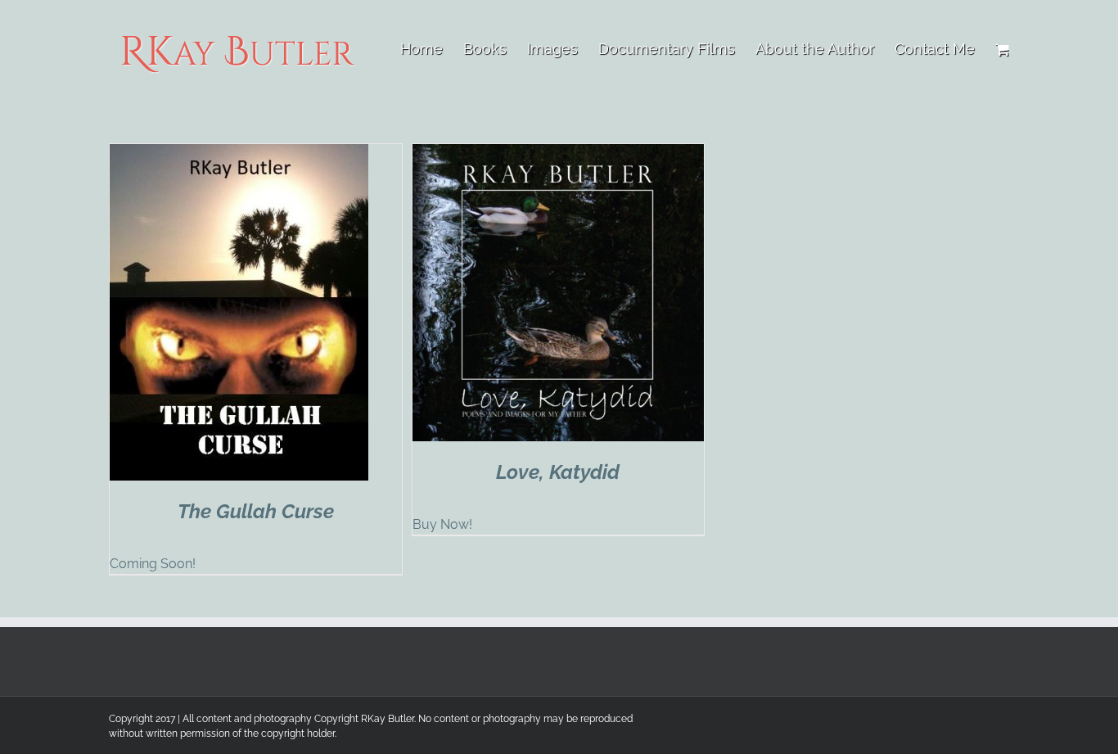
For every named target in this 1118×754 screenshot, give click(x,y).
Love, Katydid (558, 472)
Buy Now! (442, 524)
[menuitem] (431, 49)
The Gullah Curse (256, 511)
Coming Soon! (153, 563)
